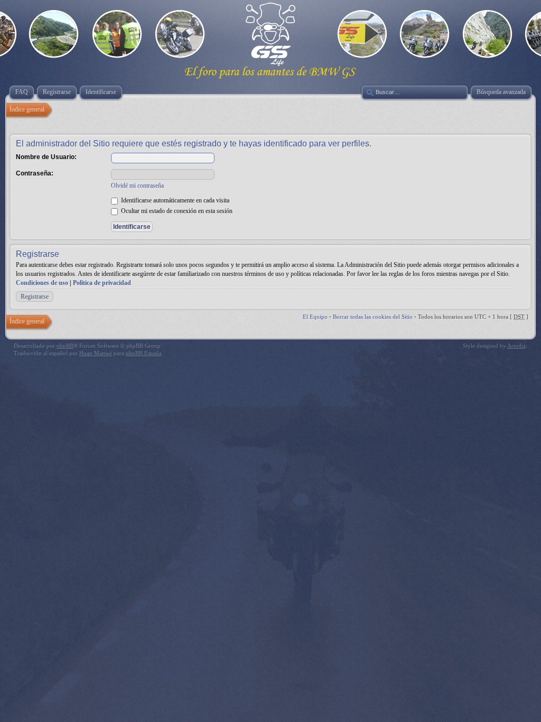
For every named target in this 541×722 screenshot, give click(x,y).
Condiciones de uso (42, 282)
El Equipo (315, 316)
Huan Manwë (95, 353)
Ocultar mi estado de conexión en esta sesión (175, 211)
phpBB (65, 346)
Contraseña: (34, 173)
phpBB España (144, 353)
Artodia (516, 346)
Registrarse (35, 296)
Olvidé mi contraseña (137, 185)
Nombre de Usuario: (46, 157)
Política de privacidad (102, 282)
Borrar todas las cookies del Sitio (373, 316)
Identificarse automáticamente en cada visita (174, 200)
